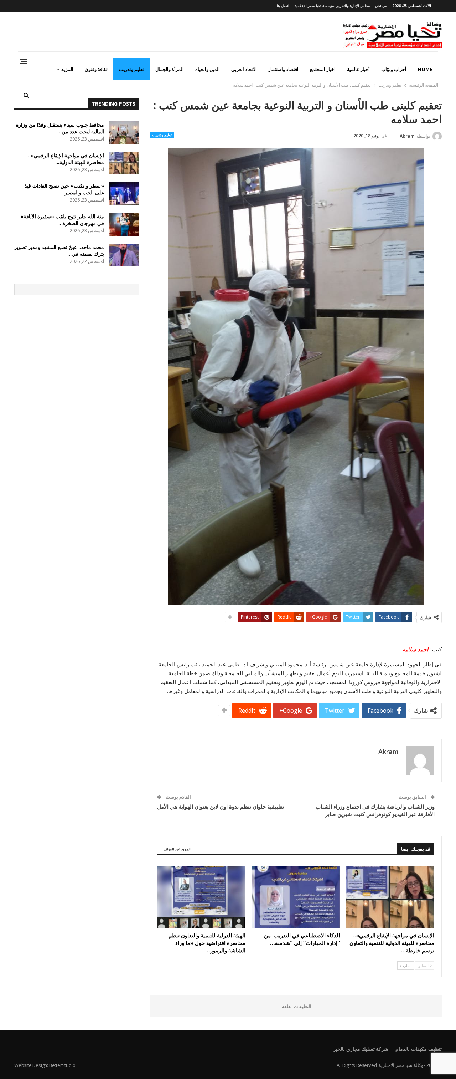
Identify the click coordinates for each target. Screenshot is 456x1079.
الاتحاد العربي (244, 69)
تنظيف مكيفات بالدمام (418, 1048)
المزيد (67, 69)
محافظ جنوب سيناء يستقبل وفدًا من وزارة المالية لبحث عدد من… (60, 128)
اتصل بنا (283, 5)
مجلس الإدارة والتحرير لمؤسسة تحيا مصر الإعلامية (332, 5)
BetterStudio (62, 1065)
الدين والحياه (207, 69)
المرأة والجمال (169, 69)
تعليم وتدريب (131, 69)
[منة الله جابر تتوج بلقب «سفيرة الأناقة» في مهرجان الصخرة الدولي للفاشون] (124, 224)
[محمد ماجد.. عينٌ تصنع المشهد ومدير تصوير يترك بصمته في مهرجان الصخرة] (124, 255)
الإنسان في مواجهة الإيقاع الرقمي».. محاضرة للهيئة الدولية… (66, 159)
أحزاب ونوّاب (393, 69)
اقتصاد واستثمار (283, 69)
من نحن (381, 5)
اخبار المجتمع (323, 69)
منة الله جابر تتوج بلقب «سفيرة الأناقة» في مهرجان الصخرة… (62, 220)
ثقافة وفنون (96, 69)
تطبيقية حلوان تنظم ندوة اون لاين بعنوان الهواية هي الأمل (220, 806)
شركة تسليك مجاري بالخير (360, 1048)
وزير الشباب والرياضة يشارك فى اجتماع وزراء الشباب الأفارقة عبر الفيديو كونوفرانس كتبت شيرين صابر (375, 810)
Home (425, 69)
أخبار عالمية (358, 69)
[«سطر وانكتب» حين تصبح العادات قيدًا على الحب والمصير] (124, 193)
